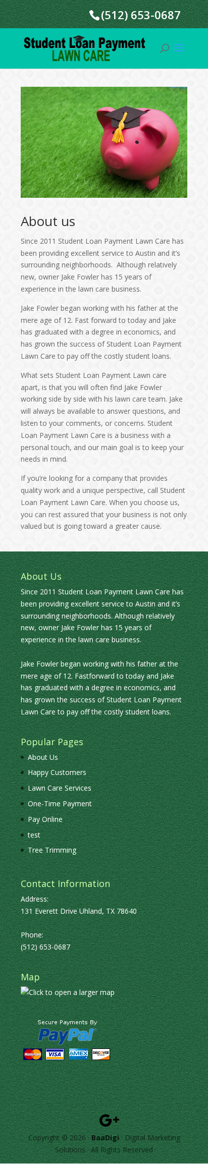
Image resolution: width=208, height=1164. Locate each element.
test (34, 835)
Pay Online (45, 819)
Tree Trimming (52, 850)
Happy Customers (57, 772)
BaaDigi (105, 1137)
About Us (43, 757)
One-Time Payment (60, 803)
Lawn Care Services (59, 788)
